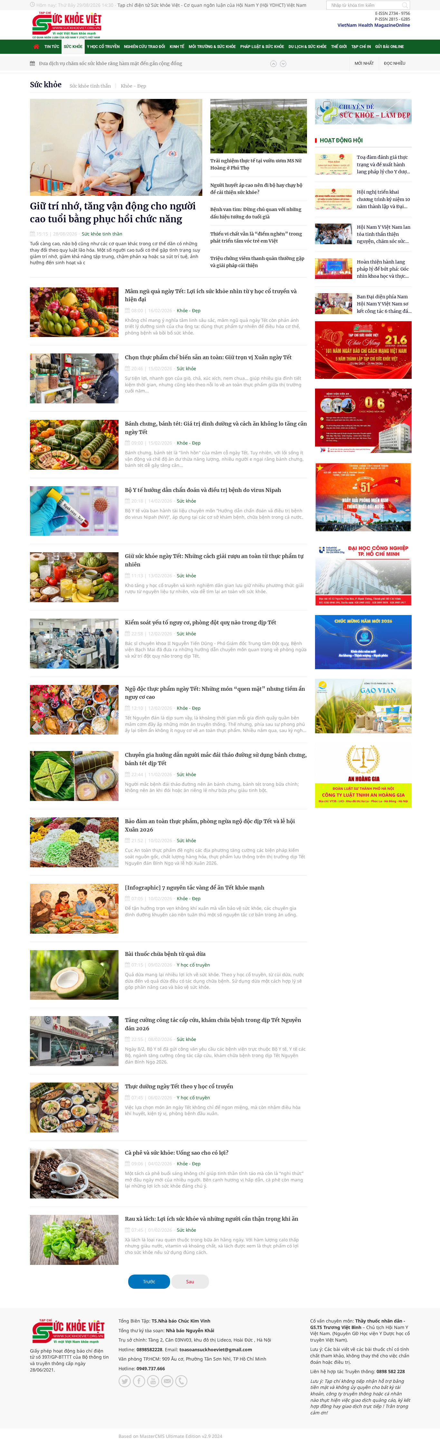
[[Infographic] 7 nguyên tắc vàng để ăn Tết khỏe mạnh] (74, 909)
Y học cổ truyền (103, 46)
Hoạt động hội (341, 140)
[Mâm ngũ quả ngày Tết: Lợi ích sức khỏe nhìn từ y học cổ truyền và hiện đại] (74, 312)
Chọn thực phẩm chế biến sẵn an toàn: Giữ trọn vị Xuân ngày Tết (208, 357)
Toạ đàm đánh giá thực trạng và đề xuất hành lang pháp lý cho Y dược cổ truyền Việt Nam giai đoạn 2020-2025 (383, 164)
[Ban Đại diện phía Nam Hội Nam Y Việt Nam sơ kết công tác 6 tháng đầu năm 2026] (333, 303)
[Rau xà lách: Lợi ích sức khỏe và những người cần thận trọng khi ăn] (74, 1240)
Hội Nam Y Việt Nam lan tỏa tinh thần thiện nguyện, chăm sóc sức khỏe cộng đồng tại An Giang (383, 234)
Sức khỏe (73, 46)
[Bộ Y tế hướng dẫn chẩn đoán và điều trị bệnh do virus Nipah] (74, 511)
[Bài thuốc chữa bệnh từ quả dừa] (74, 975)
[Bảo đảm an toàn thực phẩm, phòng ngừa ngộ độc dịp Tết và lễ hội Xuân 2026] (74, 842)
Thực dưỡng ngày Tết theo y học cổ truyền (179, 1086)
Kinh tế (177, 46)
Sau (190, 1281)
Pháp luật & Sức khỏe (262, 46)
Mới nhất (364, 63)
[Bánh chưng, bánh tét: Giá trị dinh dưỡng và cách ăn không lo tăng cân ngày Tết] (74, 445)
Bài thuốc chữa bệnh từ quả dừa (165, 954)
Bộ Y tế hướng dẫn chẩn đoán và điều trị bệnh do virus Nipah (203, 490)
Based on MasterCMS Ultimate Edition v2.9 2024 (170, 1436)
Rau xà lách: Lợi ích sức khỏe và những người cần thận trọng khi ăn (211, 1219)
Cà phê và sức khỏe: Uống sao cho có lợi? (176, 1153)
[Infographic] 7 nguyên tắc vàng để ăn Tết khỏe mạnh (194, 887)
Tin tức (51, 46)
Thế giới (339, 46)
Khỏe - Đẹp (133, 86)
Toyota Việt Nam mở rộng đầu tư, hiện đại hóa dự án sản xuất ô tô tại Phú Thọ (125, 63)
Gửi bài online (389, 46)
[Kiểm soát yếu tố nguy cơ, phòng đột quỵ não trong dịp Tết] (74, 644)
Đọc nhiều (394, 63)
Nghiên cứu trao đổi (144, 46)
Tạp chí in (361, 46)
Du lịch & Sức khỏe (308, 46)
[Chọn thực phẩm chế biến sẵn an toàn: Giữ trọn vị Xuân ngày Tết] (74, 378)
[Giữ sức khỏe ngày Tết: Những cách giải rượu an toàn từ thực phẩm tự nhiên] (74, 577)
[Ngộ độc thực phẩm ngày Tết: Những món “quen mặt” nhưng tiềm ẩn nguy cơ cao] (74, 710)
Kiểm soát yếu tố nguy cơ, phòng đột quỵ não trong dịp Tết (200, 622)
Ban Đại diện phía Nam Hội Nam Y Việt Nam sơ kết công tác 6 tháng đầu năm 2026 (384, 304)
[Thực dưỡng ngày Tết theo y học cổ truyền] (74, 1107)
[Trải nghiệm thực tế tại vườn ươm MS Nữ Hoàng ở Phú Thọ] (258, 126)
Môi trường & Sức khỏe (212, 46)
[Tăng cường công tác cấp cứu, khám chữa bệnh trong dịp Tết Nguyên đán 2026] (74, 1041)
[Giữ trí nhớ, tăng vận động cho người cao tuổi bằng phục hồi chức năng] (116, 147)
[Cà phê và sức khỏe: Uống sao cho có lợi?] (74, 1174)
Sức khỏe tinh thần (90, 86)
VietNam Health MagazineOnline (374, 25)
